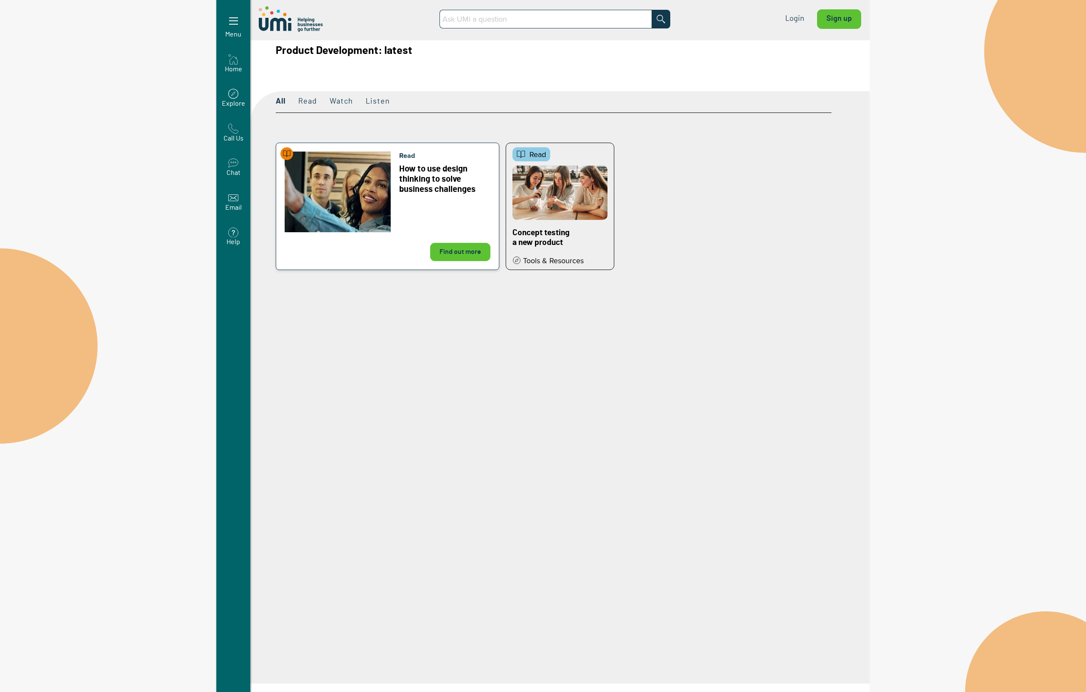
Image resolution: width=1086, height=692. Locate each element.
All (280, 101)
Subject (101, 96)
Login (794, 19)
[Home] (292, 19)
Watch (341, 101)
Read (307, 101)
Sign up (839, 19)
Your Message (112, 139)
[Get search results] (661, 19)
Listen (378, 101)
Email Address (112, 52)
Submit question (161, 203)
